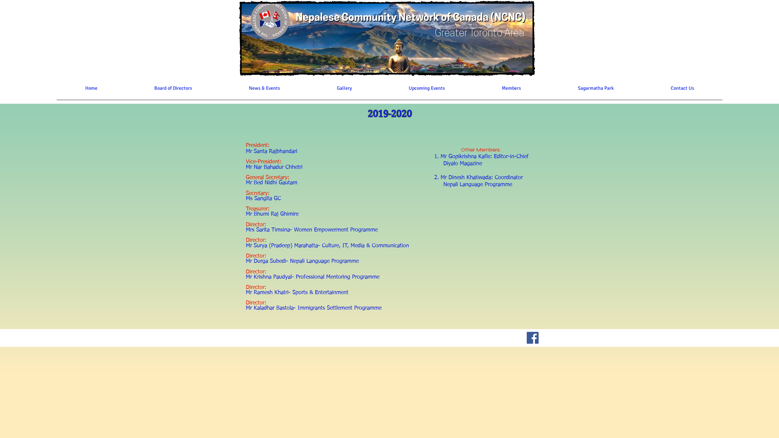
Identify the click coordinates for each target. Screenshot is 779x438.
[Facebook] (533, 338)
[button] (173, 90)
